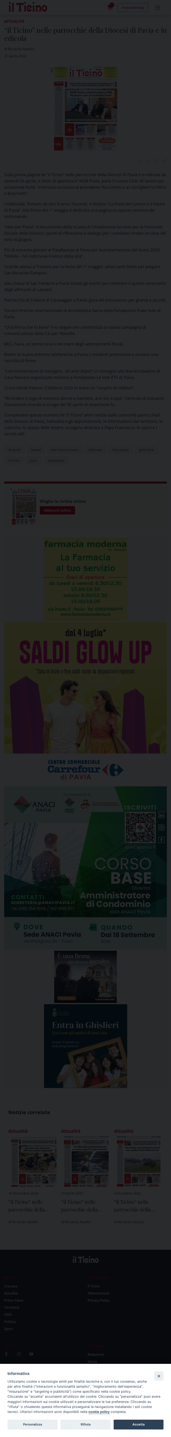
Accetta (138, 1424)
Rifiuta (86, 1424)
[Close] (158, 1376)
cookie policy (99, 1412)
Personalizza (32, 1424)
